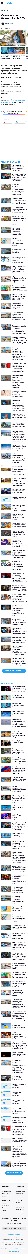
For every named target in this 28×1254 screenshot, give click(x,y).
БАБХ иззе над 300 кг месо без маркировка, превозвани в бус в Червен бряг (19, 297)
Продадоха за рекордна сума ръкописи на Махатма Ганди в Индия (19, 789)
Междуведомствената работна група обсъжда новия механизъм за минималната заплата (19, 598)
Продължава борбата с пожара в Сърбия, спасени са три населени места (19, 1119)
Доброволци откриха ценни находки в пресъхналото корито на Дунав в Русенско (19, 639)
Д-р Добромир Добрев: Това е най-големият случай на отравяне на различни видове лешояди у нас (19, 177)
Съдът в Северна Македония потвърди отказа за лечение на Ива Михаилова (19, 1164)
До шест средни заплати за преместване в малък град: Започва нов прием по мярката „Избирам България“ (19, 470)
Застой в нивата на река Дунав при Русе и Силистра (19, 251)
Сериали (4, 1207)
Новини (15, 3)
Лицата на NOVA (20, 1191)
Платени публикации (19, 1244)
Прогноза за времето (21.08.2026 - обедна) (19, 497)
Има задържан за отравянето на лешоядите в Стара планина (18, 516)
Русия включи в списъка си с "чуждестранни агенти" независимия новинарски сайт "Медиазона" (19, 770)
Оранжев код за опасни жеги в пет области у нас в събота (18, 306)
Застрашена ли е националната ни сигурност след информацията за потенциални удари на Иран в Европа (19, 565)
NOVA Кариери (20, 1209)
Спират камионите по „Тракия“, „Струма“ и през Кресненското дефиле (19, 533)
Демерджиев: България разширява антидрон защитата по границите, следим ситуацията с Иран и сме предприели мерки (19, 329)
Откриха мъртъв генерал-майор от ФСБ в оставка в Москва (19, 1140)
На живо (22, 3)
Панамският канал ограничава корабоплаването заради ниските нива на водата (18, 845)
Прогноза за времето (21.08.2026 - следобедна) (19, 1085)
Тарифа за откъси (20, 1239)
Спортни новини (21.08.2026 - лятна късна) (18, 705)
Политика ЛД (12, 1242)
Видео (4, 1196)
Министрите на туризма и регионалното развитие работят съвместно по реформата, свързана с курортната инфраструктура (19, 353)
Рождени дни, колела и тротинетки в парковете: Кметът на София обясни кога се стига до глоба (19, 482)
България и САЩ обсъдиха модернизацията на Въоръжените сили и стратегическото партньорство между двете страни (19, 189)
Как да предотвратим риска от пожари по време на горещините (19, 524)
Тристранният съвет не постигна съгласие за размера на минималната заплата (19, 288)
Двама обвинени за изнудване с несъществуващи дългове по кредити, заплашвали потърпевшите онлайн (19, 577)
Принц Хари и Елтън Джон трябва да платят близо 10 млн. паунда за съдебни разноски (18, 799)
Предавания (5, 1205)
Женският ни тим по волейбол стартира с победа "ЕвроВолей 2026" (19, 780)
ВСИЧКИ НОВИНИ (14, 1173)
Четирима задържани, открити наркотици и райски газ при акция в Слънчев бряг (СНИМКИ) (19, 588)
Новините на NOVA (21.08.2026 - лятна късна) (18, 713)
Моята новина (6, 1193)
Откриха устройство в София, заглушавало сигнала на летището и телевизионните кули (19, 270)
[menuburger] (2, 3)
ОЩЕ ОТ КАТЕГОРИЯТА (14, 671)
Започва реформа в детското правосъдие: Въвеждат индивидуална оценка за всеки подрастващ (19, 650)
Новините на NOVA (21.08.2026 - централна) (18, 835)
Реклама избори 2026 (16, 1237)
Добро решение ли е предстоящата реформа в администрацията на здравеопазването (19, 554)
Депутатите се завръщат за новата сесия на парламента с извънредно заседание (19, 201)
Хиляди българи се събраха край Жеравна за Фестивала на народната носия (19, 210)
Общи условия (19, 1241)
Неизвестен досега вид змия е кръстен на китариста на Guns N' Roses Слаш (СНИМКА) (19, 689)
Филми (4, 1210)
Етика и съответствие (8, 1244)
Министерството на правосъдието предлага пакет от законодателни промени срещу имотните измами (19, 367)
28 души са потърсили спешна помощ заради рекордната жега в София (19, 279)
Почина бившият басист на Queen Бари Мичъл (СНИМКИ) (19, 1054)
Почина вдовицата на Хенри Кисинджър (19, 741)
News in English (19, 1211)
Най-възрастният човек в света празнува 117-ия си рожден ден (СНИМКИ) (19, 1035)
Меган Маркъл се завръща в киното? (18, 696)
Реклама (8, 1237)
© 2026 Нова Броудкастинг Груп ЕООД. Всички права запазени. (14, 1248)
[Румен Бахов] (2, 23)
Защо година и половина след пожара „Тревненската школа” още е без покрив (19, 622)
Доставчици (7, 1241)
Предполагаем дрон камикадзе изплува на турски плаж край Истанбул (19, 447)
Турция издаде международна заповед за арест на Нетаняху (18, 1111)
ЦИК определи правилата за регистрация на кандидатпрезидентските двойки (19, 543)
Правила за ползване (21, 1242)
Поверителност (5, 1242)
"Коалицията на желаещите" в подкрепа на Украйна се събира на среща (18, 1026)
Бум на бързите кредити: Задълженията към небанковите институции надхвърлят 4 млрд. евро (18, 610)
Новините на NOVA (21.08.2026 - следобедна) (18, 1102)
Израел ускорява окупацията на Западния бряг (17, 908)
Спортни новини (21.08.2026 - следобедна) (17, 1093)
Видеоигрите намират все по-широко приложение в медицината (19, 816)
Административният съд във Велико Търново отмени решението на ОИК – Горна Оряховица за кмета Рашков (19, 340)
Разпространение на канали (9, 1239)
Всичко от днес (6, 1191)
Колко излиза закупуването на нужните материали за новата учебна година (18, 242)
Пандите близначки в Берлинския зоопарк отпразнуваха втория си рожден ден (19, 760)
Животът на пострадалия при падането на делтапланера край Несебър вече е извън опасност (19, 458)
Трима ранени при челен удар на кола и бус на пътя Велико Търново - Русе (18, 167)
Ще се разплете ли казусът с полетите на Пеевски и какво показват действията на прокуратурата (19, 662)
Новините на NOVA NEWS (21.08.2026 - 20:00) (18, 807)
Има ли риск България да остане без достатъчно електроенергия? (18, 260)
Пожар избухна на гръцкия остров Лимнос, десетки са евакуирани (18, 734)
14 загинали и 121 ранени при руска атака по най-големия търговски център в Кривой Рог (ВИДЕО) (19, 956)
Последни (5, 1189)
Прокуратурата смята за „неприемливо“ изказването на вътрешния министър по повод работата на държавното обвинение (19, 381)
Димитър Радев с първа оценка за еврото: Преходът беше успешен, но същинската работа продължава (18, 317)
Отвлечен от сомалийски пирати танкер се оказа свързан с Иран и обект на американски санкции (19, 724)
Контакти (13, 1241)
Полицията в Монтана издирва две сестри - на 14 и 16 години (19, 490)
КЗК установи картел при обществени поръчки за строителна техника (19, 507)
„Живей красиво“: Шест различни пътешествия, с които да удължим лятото (19, 630)
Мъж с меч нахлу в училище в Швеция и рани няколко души (18, 1077)
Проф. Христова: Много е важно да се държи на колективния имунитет (19, 416)
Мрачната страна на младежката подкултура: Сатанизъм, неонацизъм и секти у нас (19, 879)
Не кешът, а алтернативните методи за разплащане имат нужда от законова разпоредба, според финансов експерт (18, 405)
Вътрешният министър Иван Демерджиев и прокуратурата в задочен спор (18, 231)
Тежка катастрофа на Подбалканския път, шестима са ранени (19, 424)
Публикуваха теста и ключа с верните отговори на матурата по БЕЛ (19, 393)
